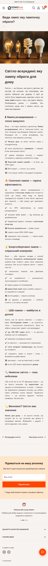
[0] (43, 7)
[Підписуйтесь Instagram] (9, 552)
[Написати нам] (42, 552)
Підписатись (24, 484)
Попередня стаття (12, 437)
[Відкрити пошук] (33, 7)
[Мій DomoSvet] (38, 7)
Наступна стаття (36, 437)
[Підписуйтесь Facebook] (4, 552)
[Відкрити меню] (3, 8)
